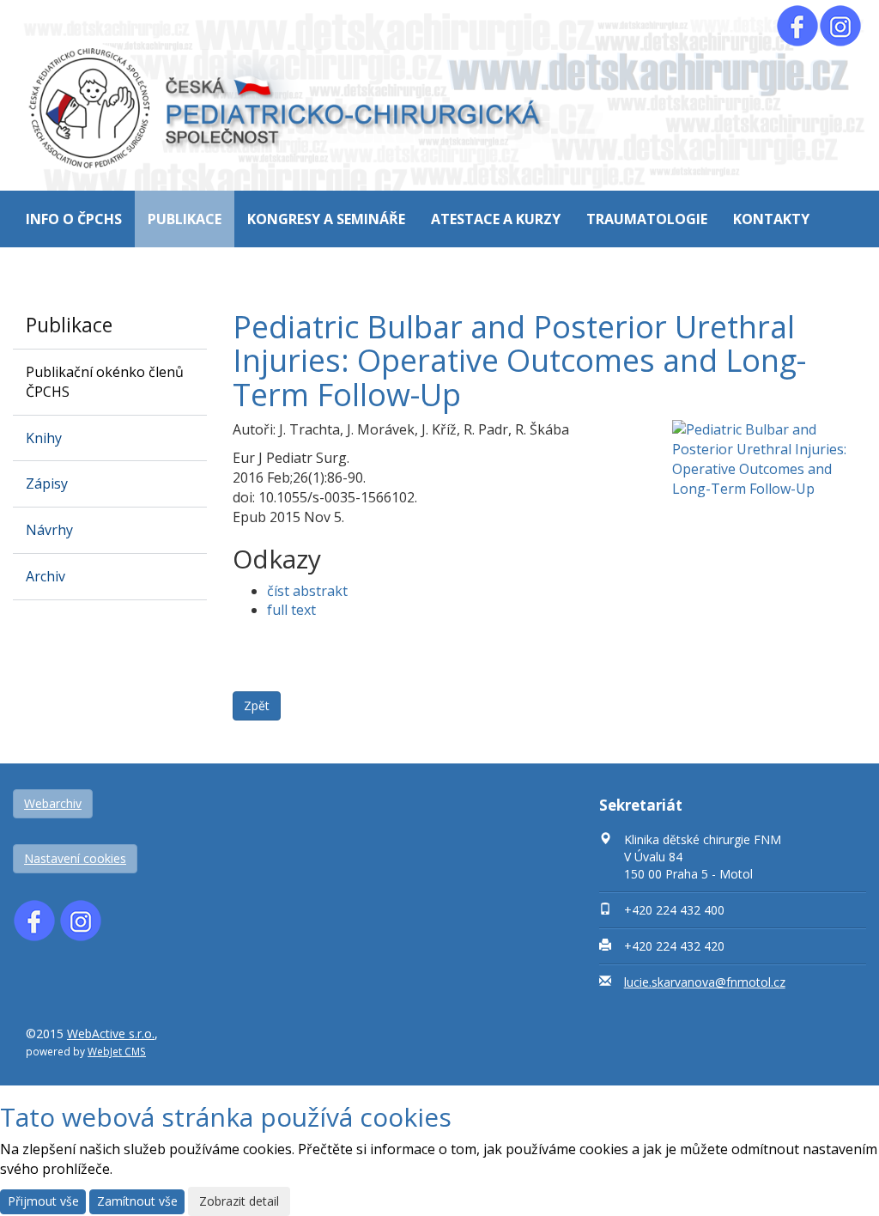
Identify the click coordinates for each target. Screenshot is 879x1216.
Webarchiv (53, 803)
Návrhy (49, 529)
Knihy (44, 438)
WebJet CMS (117, 1051)
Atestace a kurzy (496, 219)
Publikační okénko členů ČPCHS (105, 381)
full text (291, 609)
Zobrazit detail (239, 1201)
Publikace (184, 219)
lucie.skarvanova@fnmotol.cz (704, 982)
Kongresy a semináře (326, 219)
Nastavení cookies (75, 858)
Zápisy (47, 483)
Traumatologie (646, 219)
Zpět (257, 705)
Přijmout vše (43, 1201)
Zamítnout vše (137, 1201)
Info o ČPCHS (74, 219)
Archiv (45, 576)
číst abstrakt (307, 590)
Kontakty (771, 219)
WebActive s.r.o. (111, 1033)
